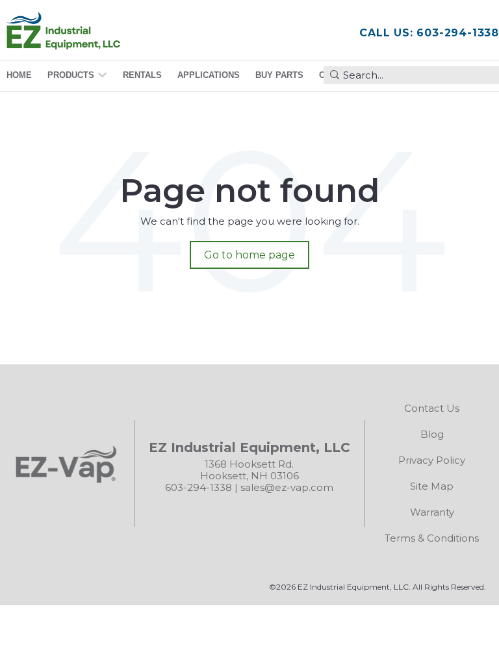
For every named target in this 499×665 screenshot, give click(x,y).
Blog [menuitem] (432, 434)
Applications (208, 75)
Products (70, 75)
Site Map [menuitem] (432, 486)
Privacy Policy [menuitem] (431, 460)
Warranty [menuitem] (432, 512)
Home (19, 75)
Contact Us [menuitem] (431, 408)
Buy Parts (279, 75)
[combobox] (411, 75)
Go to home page (249, 255)
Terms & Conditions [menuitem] (432, 538)
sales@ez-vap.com (286, 487)
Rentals (142, 75)
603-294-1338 (198, 487)
